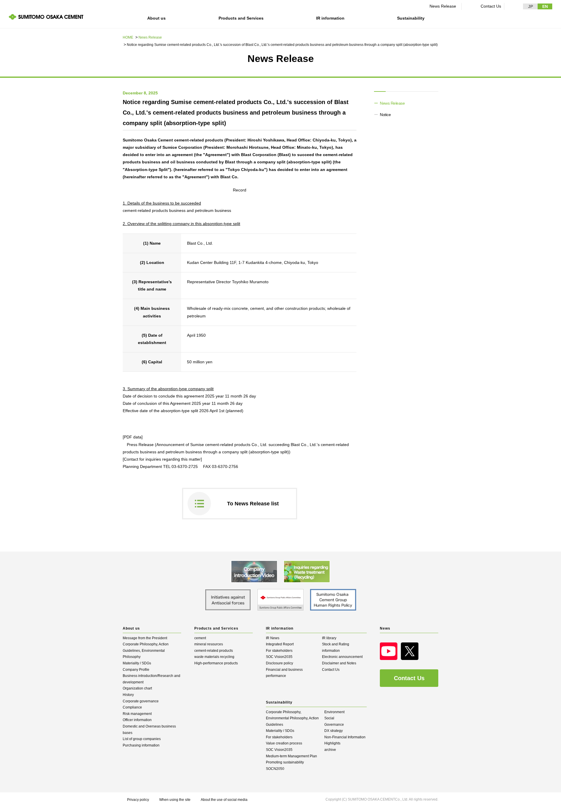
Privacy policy (138, 799)
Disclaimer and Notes (339, 663)
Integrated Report (280, 644)
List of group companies (142, 739)
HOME (128, 37)
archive (330, 750)
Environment (334, 712)
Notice (385, 114)
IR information (330, 18)
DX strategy (333, 731)
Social (329, 718)
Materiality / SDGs (137, 663)
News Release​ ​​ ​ (444, 6)
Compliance (132, 707)
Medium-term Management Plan (291, 756)
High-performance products (216, 663)
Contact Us (491, 6)
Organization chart (137, 688)
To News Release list (253, 504)
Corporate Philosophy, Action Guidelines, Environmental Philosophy (146, 650)
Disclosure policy (279, 663)
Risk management (137, 714)
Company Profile (136, 670)
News (385, 628)
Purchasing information (141, 745)
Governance (334, 725)
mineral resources (208, 644)
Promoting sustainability (285, 762)
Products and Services (241, 18)
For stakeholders (279, 651)
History (128, 695)
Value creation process (284, 743)
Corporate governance (141, 701)
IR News (272, 638)
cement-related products (213, 651)
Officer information (137, 720)
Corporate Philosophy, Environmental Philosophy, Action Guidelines (292, 718)
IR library (329, 638)
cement (200, 638)
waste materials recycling (214, 657)
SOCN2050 (275, 769)
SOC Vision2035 (279, 657)
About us (156, 18)
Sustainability (411, 18)
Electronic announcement (342, 657)
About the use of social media (224, 799)
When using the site (175, 799)
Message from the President (145, 638)
